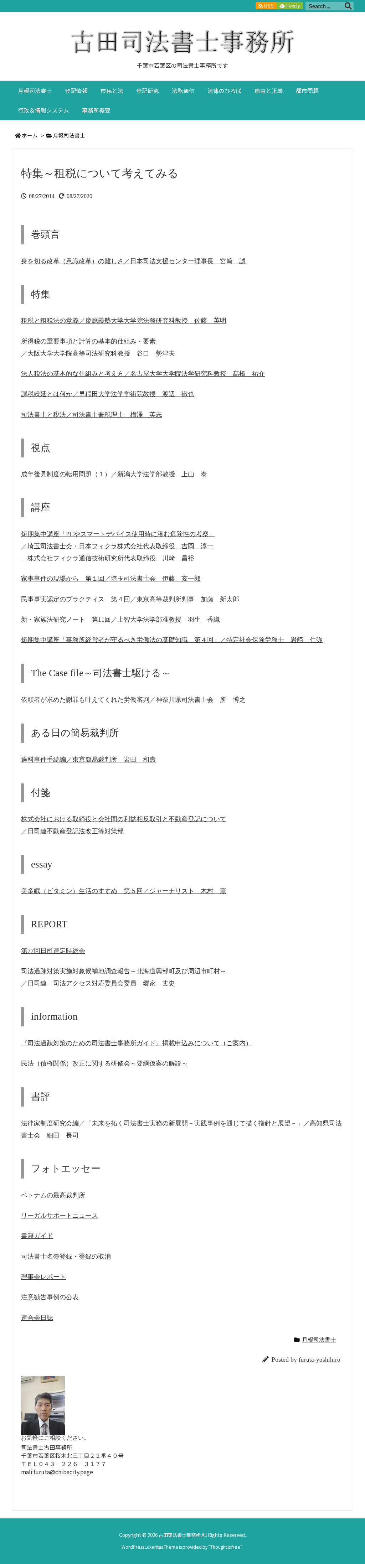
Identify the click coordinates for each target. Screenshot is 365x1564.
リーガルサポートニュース (59, 1215)
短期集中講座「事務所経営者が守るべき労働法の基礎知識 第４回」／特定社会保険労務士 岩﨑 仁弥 (172, 639)
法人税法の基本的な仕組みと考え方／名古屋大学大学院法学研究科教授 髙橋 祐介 (143, 373)
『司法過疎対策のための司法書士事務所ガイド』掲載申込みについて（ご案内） (136, 1043)
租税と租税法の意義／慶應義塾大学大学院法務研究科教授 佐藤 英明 (123, 320)
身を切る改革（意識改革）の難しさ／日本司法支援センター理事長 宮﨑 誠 (133, 261)
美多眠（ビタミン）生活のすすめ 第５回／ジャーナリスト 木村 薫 (123, 891)
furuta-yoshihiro (319, 1359)
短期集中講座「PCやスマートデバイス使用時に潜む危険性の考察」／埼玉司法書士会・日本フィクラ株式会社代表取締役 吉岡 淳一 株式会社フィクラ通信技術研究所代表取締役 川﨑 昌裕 (118, 546)
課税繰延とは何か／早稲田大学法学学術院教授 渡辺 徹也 (107, 394)
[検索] (348, 6)
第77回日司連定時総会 (53, 950)
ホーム (30, 135)
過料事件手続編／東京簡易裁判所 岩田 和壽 (88, 759)
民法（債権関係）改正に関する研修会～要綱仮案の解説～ (104, 1063)
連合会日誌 (37, 1317)
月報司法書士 (69, 135)
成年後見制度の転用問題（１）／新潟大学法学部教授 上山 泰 (114, 474)
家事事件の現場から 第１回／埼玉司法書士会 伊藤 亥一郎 (111, 578)
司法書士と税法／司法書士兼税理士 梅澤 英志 (91, 414)
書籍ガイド (37, 1235)
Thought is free (225, 1547)
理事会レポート (43, 1276)
